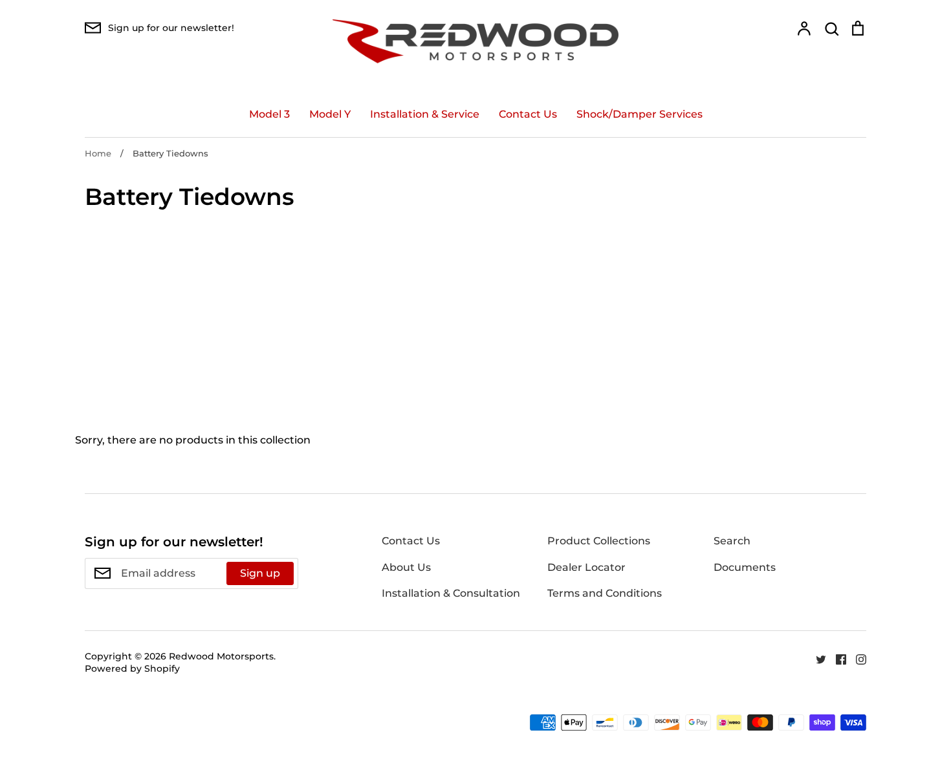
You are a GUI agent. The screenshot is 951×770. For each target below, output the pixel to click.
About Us (406, 567)
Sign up (260, 573)
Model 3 (269, 114)
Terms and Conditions (604, 593)
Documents (745, 567)
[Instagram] (856, 658)
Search (732, 541)
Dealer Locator (586, 567)
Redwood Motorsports (221, 656)
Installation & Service (424, 114)
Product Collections (598, 541)
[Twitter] (816, 658)
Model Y (330, 114)
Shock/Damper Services (639, 114)
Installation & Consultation (451, 593)
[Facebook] (836, 658)
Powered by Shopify (132, 668)
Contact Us (528, 114)
